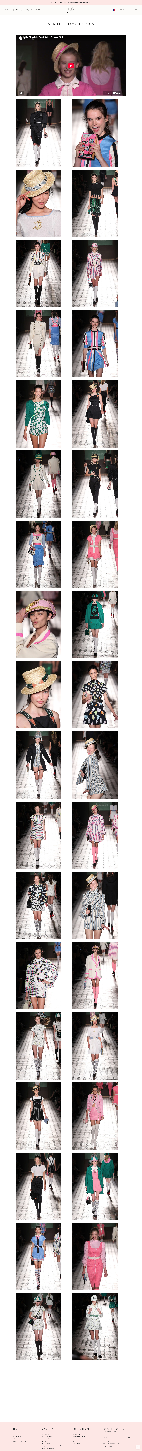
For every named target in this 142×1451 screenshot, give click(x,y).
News (44, 1441)
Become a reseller (48, 1448)
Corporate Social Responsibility (52, 1446)
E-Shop (14, 1434)
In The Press (46, 1443)
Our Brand (45, 1434)
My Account (76, 1434)
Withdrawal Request (79, 1439)
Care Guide (76, 1443)
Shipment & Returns (79, 1436)
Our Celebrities (47, 1436)
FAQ (74, 1441)
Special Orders (16, 1436)
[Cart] (136, 10)
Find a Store (16, 1439)
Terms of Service (116, 1443)
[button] (7, 10)
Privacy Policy (106, 1443)
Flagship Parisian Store (19, 1441)
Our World (45, 1439)
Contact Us (76, 1446)
